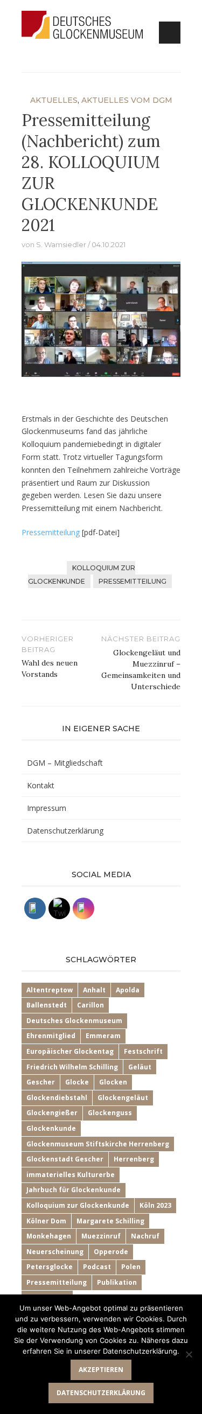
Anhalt (94, 990)
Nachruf (145, 1236)
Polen (131, 1266)
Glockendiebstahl (56, 1097)
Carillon (90, 1005)
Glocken (113, 1082)
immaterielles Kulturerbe (70, 1174)
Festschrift (143, 1051)
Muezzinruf (101, 1236)
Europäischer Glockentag (70, 1051)
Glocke (77, 1082)
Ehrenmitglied (50, 1035)
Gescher (40, 1082)
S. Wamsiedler (61, 244)
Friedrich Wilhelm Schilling (72, 1067)
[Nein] (188, 1354)
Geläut (139, 1067)
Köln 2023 (155, 1205)
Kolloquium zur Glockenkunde (82, 574)
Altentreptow (49, 990)
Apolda (128, 990)
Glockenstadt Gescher (64, 1159)
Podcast (97, 1266)
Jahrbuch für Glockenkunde (73, 1189)
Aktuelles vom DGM (126, 100)
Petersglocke (49, 1266)
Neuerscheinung (54, 1251)
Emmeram (103, 1035)
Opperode (111, 1251)
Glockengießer (52, 1112)
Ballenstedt (46, 1005)
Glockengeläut (122, 1097)
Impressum (46, 808)
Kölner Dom (46, 1221)
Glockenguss (110, 1112)
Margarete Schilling (110, 1221)
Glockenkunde (51, 1128)
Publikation (117, 1282)
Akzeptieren (101, 1369)
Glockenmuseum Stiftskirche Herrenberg (97, 1144)
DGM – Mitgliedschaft (65, 763)
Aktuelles (54, 100)
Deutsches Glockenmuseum (74, 1020)
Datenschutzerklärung (65, 830)
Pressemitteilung (51, 532)
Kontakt (40, 785)
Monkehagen (48, 1236)
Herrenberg (134, 1159)
